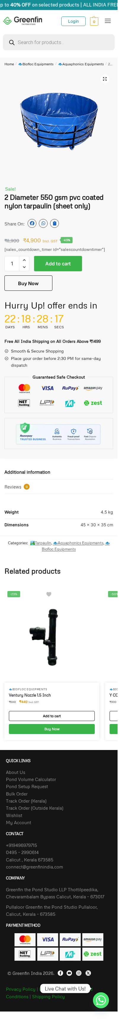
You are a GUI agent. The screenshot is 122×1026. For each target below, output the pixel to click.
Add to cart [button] (52, 716)
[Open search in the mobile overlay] (59, 42)
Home (9, 64)
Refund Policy (53, 989)
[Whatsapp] (101, 988)
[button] (104, 78)
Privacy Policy (21, 989)
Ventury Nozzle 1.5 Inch (30, 695)
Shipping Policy (48, 996)
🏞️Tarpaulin (40, 542)
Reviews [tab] (16, 486)
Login (73, 21)
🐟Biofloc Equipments (36, 64)
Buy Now (28, 283)
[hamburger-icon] (108, 21)
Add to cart (58, 264)
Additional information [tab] (27, 472)
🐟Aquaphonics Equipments (81, 64)
